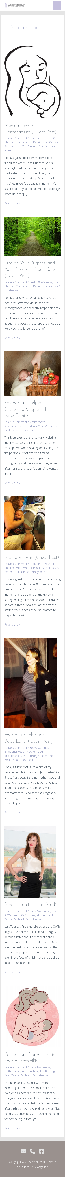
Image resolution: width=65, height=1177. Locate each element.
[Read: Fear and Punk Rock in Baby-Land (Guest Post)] (30, 682)
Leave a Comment (15, 138)
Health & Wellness (40, 282)
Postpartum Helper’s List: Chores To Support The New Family (29, 409)
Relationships (12, 146)
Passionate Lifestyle (45, 142)
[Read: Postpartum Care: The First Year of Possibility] (32, 1016)
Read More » (12, 203)
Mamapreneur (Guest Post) (31, 557)
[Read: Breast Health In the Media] (30, 861)
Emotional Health (40, 138)
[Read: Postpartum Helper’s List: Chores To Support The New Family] (32, 373)
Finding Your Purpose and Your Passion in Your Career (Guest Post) (31, 269)
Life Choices (27, 915)
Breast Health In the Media (31, 904)
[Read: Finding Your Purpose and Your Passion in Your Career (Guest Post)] (32, 236)
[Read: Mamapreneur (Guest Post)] (24, 523)
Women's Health (14, 572)
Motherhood (24, 142)
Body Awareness (39, 748)
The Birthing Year (33, 146)
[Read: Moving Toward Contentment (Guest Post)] (32, 82)
